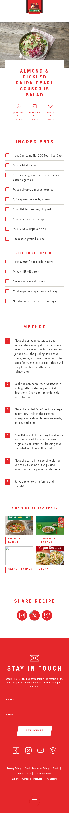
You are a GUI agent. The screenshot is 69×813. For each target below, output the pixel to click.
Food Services (24, 773)
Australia (27, 778)
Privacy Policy (14, 768)
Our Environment (43, 773)
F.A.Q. (56, 768)
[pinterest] (53, 750)
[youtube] (41, 750)
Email (10, 715)
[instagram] (28, 750)
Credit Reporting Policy (37, 768)
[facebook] (16, 750)
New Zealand (51, 778)
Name (10, 700)
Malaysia (38, 778)
